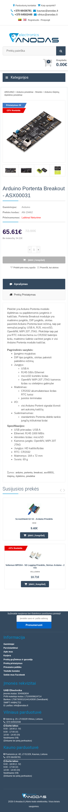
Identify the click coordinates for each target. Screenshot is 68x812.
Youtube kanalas (11, 671)
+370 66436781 (13, 757)
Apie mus (8, 652)
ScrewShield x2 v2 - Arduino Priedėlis (34, 519)
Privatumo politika (12, 667)
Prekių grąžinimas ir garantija (18, 659)
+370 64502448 (13, 722)
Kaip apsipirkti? (48, 5)
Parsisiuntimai (10, 648)
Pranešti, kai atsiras (49, 267)
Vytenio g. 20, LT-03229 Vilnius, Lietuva (24, 719)
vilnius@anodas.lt (47, 14)
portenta (28, 472)
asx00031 (49, 472)
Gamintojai (8, 644)
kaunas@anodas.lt (47, 10)
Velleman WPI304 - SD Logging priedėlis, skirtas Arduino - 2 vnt (35, 566)
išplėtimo (20, 476)
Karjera (7, 655)
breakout (38, 472)
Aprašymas (21, 284)
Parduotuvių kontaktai (26, 5)
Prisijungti (45, 20)
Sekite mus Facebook (14, 675)
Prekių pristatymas (25, 294)
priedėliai (30, 476)
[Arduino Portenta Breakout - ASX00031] (34, 131)
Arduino (26, 207)
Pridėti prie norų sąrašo (24, 267)
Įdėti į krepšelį (36, 260)
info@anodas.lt (21, 705)
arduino (19, 472)
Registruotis (33, 20)
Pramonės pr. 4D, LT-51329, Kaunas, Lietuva (26, 754)
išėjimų (10, 476)
